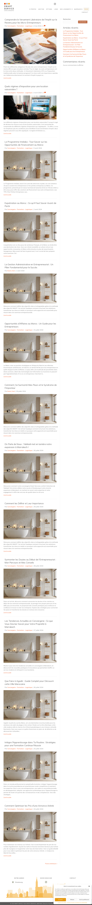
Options (49, 9)
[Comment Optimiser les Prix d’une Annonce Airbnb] (30, 826)
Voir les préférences (84, 899)
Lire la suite (7, 78)
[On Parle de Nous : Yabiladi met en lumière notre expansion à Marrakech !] (30, 468)
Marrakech (78, 9)
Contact (85, 12)
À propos (32, 9)
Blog (86, 9)
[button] (89, 886)
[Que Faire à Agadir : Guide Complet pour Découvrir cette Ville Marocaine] (30, 705)
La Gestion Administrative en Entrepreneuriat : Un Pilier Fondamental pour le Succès (73, 45)
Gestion (41, 9)
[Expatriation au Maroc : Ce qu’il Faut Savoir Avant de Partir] (30, 227)
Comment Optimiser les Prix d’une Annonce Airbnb (29, 805)
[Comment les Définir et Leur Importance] (30, 524)
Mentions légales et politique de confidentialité (77, 902)
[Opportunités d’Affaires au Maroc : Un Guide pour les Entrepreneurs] (30, 347)
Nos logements (65, 9)
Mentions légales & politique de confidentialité (50, 903)
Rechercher (67, 19)
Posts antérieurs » (51, 863)
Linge (56, 9)
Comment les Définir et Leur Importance (24, 503)
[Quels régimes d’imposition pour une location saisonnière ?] (30, 107)
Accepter (60, 899)
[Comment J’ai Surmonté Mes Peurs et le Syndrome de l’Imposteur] (30, 409)
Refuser (72, 899)
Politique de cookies (62, 902)
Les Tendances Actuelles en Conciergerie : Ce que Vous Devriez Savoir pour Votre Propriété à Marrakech (29, 624)
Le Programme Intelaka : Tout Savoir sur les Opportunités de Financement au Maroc (73, 33)
